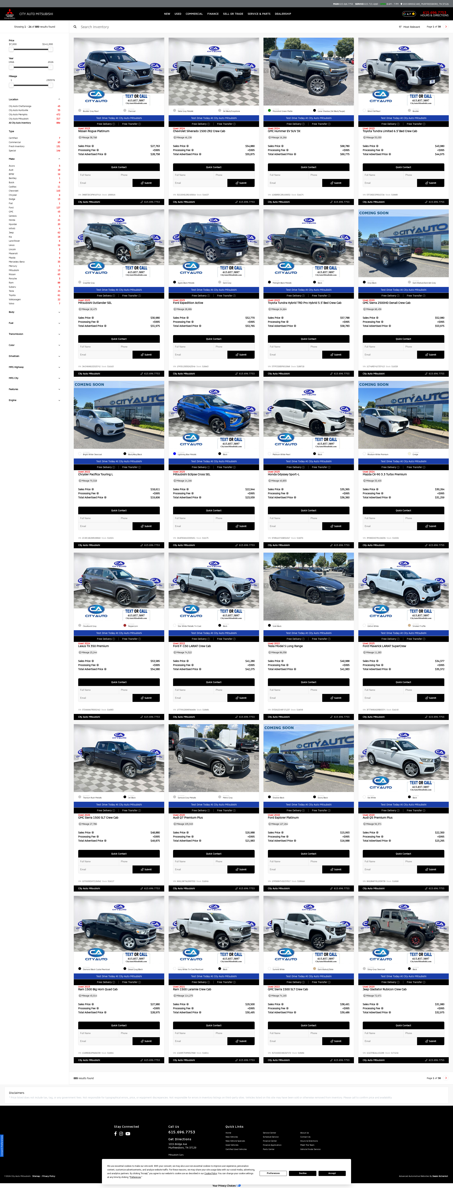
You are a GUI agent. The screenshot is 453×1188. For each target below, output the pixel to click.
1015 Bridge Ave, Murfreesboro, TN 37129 (425, 4)
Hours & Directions (434, 15)
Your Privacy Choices (224, 1185)
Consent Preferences (2, 1145)
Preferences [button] (135, 1177)
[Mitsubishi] (9, 14)
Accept (332, 1173)
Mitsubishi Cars (176, 1154)
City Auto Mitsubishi (89, 201)
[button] (162, 71)
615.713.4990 (366, 4)
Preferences (273, 1173)
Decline (302, 1173)
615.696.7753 (343, 4)
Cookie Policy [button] (210, 1173)
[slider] (11, 49)
